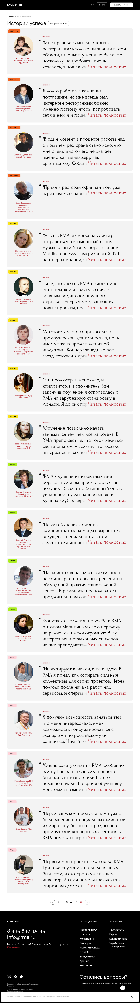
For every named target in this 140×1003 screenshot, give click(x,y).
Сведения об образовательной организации (23, 984)
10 (75, 902)
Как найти (13, 947)
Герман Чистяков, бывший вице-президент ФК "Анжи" (23, 494)
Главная (10, 16)
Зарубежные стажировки (117, 945)
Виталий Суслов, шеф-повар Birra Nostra (23, 156)
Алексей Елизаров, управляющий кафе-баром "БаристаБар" (23, 109)
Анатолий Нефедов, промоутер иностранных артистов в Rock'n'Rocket (23, 350)
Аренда (84, 961)
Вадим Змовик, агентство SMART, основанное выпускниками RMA (23, 591)
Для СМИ (85, 952)
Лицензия (10, 986)
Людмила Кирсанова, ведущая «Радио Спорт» (24, 638)
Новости (85, 934)
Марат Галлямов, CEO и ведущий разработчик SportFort (23, 783)
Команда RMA (88, 938)
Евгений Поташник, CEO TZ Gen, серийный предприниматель (23, 687)
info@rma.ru (21, 937)
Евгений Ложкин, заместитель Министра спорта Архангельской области (23, 544)
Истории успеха (90, 947)
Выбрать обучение (122, 5)
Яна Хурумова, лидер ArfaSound (23, 397)
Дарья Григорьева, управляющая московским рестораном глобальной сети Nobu (23, 207)
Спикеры (85, 943)
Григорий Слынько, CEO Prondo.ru (23, 734)
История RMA (88, 929)
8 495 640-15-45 (26, 931)
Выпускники (87, 956)
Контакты (86, 965)
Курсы (113, 934)
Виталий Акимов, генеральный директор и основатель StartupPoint (23, 880)
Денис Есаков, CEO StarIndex (23, 830)
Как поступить (118, 938)
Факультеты (116, 929)
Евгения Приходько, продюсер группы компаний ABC (23, 446)
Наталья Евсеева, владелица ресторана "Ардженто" (23, 60)
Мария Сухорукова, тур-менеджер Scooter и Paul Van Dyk (23, 253)
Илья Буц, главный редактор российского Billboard (23, 301)
